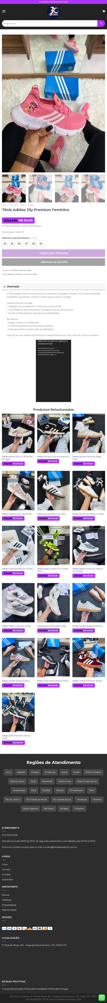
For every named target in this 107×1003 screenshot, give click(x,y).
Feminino (14, 205)
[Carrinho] (103, 11)
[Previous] (7, 103)
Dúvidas (6, 874)
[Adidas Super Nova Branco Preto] (53, 657)
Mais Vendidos (9, 910)
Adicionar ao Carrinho (54, 262)
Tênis (23, 205)
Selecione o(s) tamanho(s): (19, 238)
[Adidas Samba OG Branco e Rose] (88, 490)
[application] (53, 371)
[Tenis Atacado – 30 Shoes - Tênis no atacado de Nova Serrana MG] (53, 12)
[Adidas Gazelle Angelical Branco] (88, 602)
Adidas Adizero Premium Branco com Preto (87, 570)
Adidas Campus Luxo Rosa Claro (17, 514)
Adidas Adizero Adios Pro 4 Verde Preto (52, 570)
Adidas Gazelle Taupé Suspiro (16, 681)
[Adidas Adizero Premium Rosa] (18, 602)
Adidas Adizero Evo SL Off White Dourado (17, 457)
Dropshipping (9, 905)
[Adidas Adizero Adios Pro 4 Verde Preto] (53, 545)
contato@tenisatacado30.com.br (60, 847)
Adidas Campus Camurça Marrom (53, 456)
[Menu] (4, 11)
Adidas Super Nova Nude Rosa (51, 626)
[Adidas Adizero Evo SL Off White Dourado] (18, 433)
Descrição (13, 286)
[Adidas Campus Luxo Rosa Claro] (18, 490)
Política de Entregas (57, 989)
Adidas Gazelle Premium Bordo (87, 681)
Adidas (31, 205)
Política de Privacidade (35, 989)
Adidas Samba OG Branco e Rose (88, 514)
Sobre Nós (7, 879)
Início (4, 205)
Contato (6, 869)
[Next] (99, 103)
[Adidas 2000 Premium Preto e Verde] (18, 712)
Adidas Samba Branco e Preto (51, 514)
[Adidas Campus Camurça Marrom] (53, 433)
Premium (28, 274)
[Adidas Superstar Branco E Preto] (18, 545)
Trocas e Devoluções (12, 989)
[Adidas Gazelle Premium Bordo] (88, 657)
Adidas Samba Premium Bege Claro (86, 457)
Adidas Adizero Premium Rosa (16, 626)
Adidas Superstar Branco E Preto (17, 569)
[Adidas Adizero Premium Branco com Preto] (88, 545)
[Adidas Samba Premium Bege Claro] (88, 433)
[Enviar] (101, 23)
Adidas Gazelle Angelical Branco (87, 626)
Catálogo (10, 274)
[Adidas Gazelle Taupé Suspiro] (18, 657)
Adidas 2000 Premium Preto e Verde (16, 737)
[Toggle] (4, 286)
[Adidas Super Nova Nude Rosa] (53, 602)
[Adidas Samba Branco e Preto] (53, 490)
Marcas (5, 895)
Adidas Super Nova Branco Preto (52, 681)
